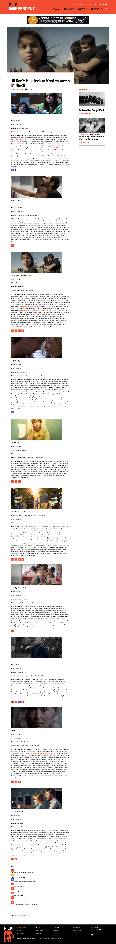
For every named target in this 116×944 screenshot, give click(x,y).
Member (66, 142)
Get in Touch (76, 928)
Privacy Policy (42, 938)
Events (74, 4)
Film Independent (16, 77)
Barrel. (61, 938)
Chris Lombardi (18, 89)
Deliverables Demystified (91, 110)
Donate (80, 4)
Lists (28, 75)
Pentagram (52, 938)
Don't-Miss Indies (20, 75)
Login (90, 4)
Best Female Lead (17, 139)
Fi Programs (38, 933)
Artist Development (26, 306)
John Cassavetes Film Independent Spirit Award (42, 753)
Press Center (76, 932)
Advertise (56, 932)
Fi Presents (38, 932)
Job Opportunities (77, 930)
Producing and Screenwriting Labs (31, 310)
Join (85, 4)
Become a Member (58, 928)
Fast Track (49, 310)
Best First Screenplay (57, 148)
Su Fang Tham (85, 142)
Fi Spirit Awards (39, 930)
